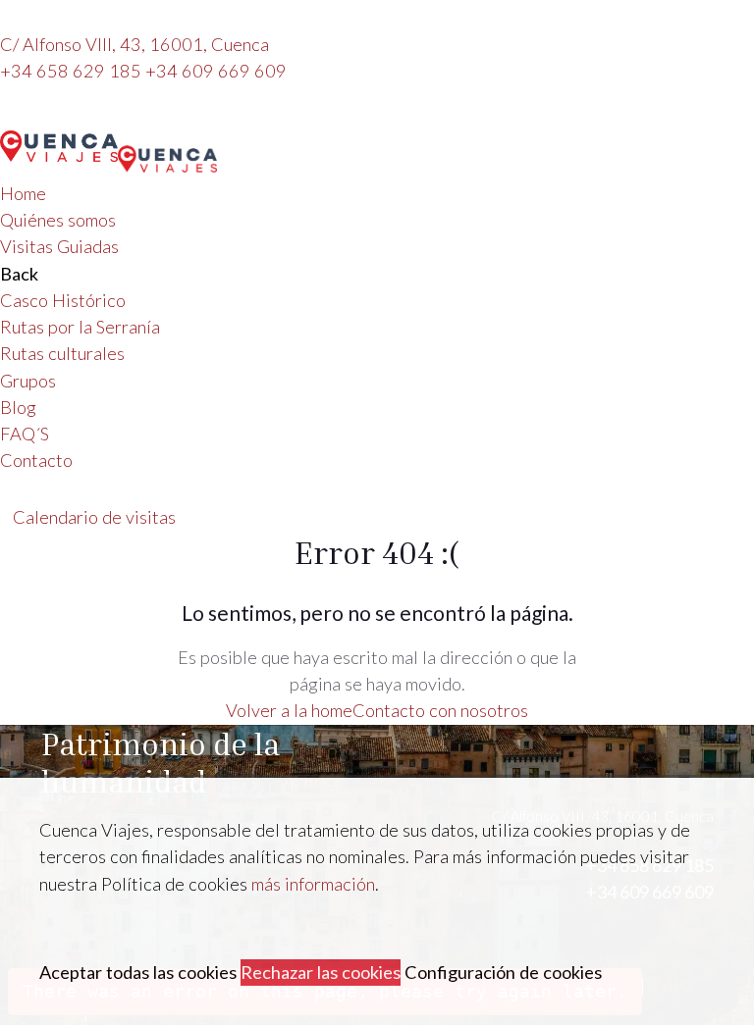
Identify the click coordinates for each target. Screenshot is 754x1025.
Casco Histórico (63, 300)
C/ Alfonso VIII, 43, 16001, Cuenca (134, 44)
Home (23, 193)
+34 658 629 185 (72, 70)
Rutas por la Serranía (80, 326)
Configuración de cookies (503, 972)
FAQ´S (24, 433)
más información (313, 884)
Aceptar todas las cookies (138, 972)
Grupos (28, 380)
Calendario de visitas (94, 517)
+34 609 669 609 (216, 70)
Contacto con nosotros (440, 710)
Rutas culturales (62, 353)
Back (19, 273)
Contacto (36, 460)
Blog (18, 407)
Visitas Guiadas (59, 246)
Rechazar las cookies (321, 972)
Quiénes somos (58, 220)
